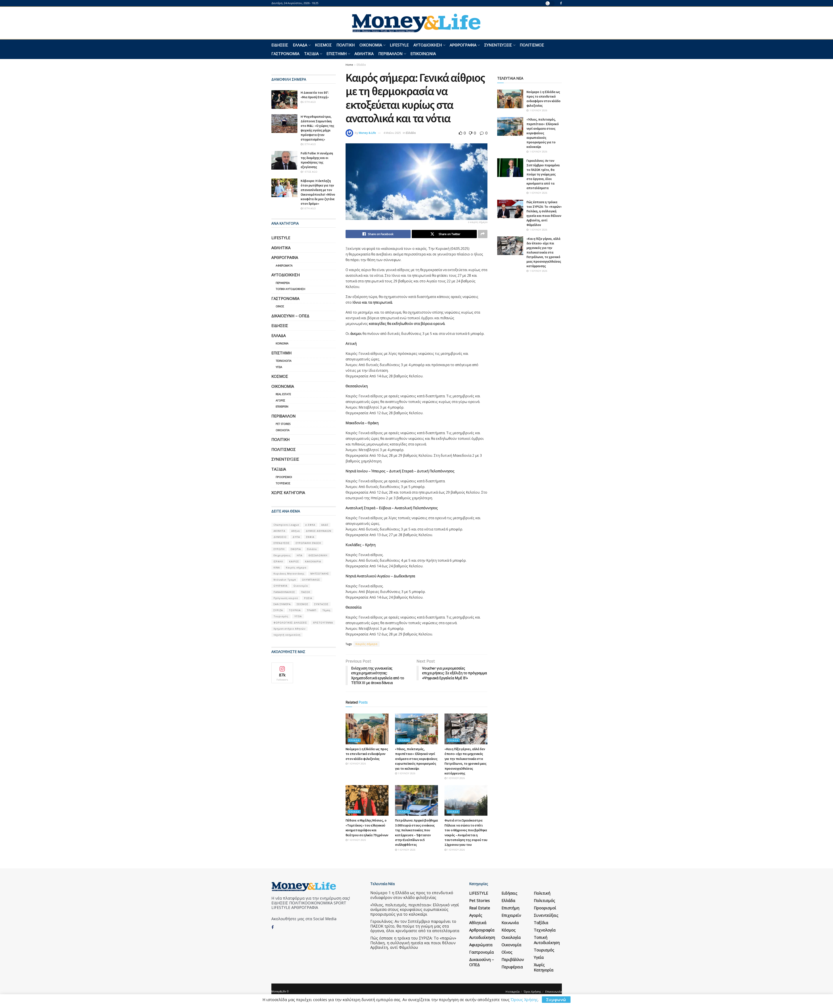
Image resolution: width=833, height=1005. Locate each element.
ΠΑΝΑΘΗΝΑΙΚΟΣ (284, 592)
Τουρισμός (283, 483)
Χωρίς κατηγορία (288, 492)
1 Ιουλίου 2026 (357, 763)
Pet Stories (283, 424)
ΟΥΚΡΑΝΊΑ (280, 585)
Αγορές (280, 400)
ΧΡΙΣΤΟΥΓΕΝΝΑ (323, 622)
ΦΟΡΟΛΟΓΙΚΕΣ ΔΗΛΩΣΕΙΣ (290, 622)
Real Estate (283, 394)
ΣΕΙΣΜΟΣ (302, 604)
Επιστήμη (336, 53)
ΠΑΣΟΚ (305, 592)
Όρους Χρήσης (524, 999)
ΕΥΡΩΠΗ (279, 549)
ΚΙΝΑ (277, 567)
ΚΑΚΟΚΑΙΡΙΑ (313, 561)
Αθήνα (295, 530)
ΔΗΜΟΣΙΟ (280, 537)
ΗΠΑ (299, 555)
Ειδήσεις (279, 44)
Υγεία (279, 367)
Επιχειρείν (282, 406)
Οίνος (280, 306)
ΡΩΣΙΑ (308, 598)
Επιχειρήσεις (282, 555)
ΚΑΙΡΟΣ (294, 561)
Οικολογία (283, 430)
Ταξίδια (311, 53)
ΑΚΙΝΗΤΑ (279, 530)
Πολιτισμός (532, 44)
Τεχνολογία (284, 361)
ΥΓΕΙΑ (298, 616)
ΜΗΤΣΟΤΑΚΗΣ (319, 573)
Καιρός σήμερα (366, 644)
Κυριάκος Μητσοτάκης (289, 573)
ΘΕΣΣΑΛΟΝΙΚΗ (317, 555)
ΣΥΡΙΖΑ (278, 610)
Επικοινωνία (423, 53)
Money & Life (367, 133)
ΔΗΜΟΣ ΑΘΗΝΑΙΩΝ (318, 530)
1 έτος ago (310, 171)
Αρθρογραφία (463, 44)
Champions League (286, 524)
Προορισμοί (284, 477)
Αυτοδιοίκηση (427, 44)
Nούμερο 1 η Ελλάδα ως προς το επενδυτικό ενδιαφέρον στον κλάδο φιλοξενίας (367, 754)
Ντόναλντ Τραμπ (285, 579)
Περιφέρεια (283, 283)
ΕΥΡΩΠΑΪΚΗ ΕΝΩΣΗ (308, 543)
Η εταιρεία (513, 992)
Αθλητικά (364, 53)
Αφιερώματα (284, 265)
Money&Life (278, 991)
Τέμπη (326, 610)
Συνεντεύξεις (498, 44)
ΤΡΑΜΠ (311, 610)
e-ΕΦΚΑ (310, 524)
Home (349, 65)
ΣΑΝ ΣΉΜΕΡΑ (282, 604)
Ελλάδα (300, 44)
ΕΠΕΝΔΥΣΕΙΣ (282, 543)
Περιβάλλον (390, 53)
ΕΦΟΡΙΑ (296, 549)
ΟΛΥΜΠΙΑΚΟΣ (311, 579)
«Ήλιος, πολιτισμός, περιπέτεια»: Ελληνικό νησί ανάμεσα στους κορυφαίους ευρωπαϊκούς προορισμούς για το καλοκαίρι (416, 759)
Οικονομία (370, 44)
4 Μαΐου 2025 (392, 133)
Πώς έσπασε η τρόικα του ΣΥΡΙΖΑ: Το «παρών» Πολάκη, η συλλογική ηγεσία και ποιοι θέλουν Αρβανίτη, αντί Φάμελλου (413, 942)
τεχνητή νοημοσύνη (287, 634)
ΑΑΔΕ (324, 524)
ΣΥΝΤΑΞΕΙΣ (321, 604)
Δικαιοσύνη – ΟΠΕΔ (290, 315)
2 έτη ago (309, 101)
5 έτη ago (309, 208)
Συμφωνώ (556, 999)
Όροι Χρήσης (532, 992)
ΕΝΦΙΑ (310, 537)
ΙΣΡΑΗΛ (278, 561)
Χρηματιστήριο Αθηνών (289, 628)
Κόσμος (323, 44)
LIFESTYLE (399, 44)
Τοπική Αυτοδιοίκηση (290, 289)
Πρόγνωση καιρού (286, 598)
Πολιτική (345, 44)
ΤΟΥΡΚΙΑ (295, 610)
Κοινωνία (282, 343)
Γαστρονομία (285, 53)
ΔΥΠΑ (296, 537)
